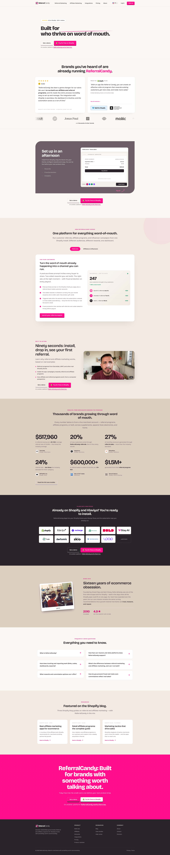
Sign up (130, 3)
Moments (77, 834)
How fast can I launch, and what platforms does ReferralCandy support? (105, 654)
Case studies (99, 831)
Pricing (98, 3)
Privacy (129, 850)
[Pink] (87, 184)
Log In (122, 3)
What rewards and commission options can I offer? (58, 674)
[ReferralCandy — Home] (42, 3)
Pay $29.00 (104, 170)
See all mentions (95, 101)
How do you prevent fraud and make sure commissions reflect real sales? (103, 675)
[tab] (59, 157)
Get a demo (47, 43)
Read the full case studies (46, 482)
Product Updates (79, 842)
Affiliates (76, 831)
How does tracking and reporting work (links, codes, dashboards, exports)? (58, 665)
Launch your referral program (52, 315)
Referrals (77, 829)
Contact (119, 831)
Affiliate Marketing (76, 3)
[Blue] (89, 184)
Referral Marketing (61, 3)
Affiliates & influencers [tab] (90, 249)
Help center (99, 834)
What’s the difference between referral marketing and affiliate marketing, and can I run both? (106, 665)
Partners (119, 834)
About (105, 3)
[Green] (92, 184)
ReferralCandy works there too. (62, 47)
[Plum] (94, 184)
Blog (97, 829)
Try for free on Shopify (66, 43)
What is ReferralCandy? (48, 653)
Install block (121, 184)
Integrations (89, 3)
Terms (133, 850)
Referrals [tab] (75, 249)
